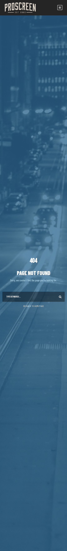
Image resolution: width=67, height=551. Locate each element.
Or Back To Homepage (33, 306)
